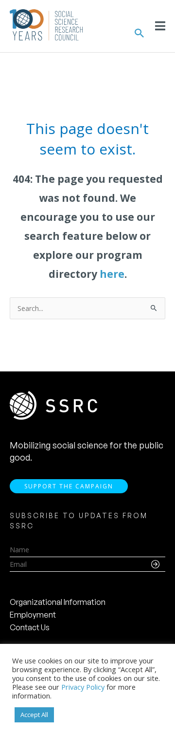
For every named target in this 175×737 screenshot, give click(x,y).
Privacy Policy (83, 687)
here (112, 274)
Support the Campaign (68, 486)
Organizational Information (57, 602)
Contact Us (30, 627)
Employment (33, 615)
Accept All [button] (34, 714)
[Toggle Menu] (160, 25)
